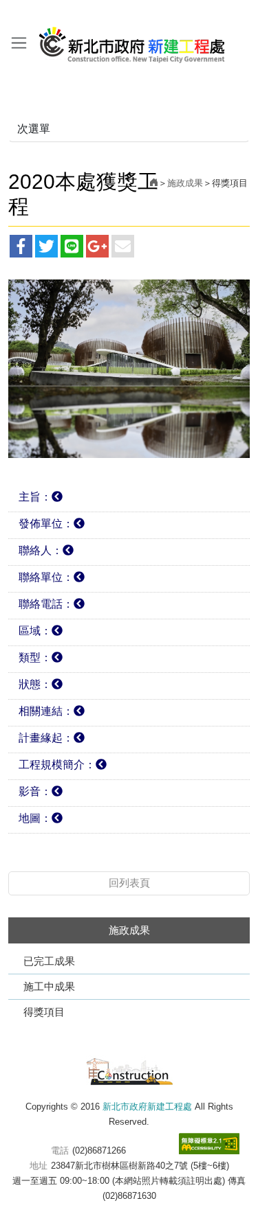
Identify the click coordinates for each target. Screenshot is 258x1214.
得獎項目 (44, 1012)
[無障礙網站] (209, 1143)
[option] (129, 369)
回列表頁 (129, 883)
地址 (38, 1165)
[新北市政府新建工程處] (129, 1069)
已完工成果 (49, 961)
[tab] (129, 498)
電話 (60, 1150)
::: (4, 13)
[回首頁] (153, 183)
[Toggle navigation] (19, 43)
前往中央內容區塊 (41, 13)
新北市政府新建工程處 (132, 39)
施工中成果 (49, 986)
